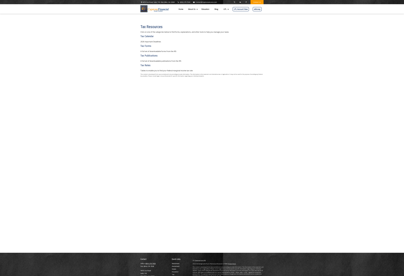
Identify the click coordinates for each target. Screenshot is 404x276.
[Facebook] (246, 2)
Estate (174, 269)
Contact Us (257, 2)
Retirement (175, 264)
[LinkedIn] (240, 2)
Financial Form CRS (200, 260)
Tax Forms (145, 45)
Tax (173, 274)
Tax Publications (148, 55)
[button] (181, 9)
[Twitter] (234, 2)
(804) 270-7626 (185, 2)
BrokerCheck (232, 264)
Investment (175, 266)
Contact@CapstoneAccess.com (206, 2)
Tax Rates (145, 65)
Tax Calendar (147, 36)
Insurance (175, 272)
